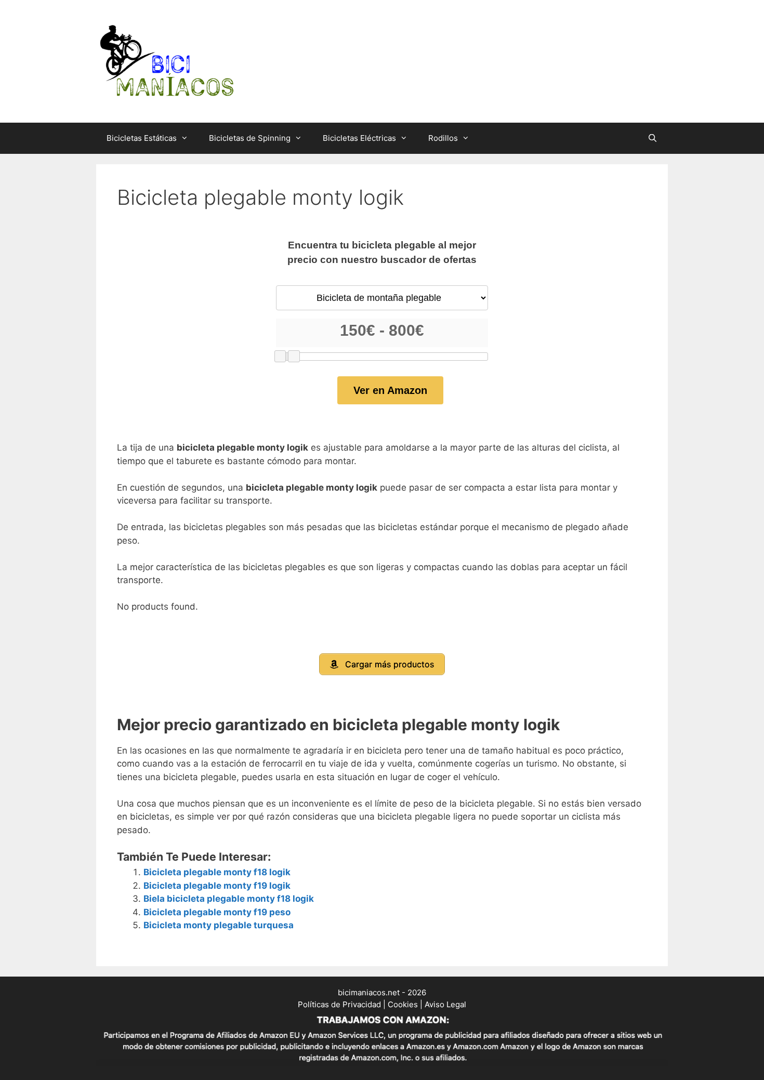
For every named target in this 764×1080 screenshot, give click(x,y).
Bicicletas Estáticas (142, 138)
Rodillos (443, 138)
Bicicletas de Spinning (250, 138)
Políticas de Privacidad (339, 1004)
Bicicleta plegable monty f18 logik (217, 872)
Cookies (403, 1004)
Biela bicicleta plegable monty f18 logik (228, 898)
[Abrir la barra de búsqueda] (652, 138)
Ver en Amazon (390, 390)
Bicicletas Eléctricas (359, 138)
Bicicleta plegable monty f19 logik (217, 885)
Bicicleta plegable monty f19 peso (217, 912)
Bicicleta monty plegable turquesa (218, 925)
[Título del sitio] (166, 61)
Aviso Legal (445, 1004)
